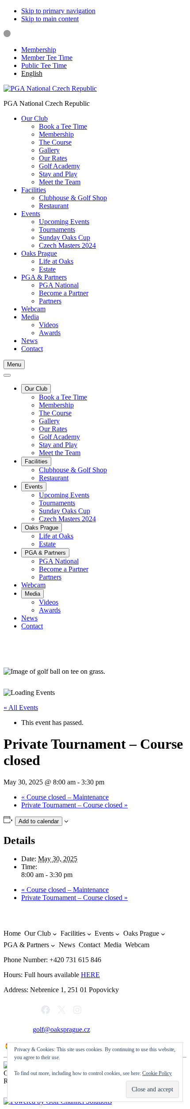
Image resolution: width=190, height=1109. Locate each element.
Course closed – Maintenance (65, 797)
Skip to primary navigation (58, 11)
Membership (38, 49)
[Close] (7, 375)
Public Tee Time (44, 65)
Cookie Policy (157, 1073)
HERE (90, 974)
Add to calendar (39, 821)
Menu (14, 364)
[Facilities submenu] (89, 934)
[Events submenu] (117, 934)
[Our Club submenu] (55, 934)
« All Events (21, 707)
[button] (34, 118)
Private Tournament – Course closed (74, 805)
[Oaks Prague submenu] (163, 934)
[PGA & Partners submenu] (53, 945)
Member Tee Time (46, 57)
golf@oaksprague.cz (61, 1029)
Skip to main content (50, 18)
